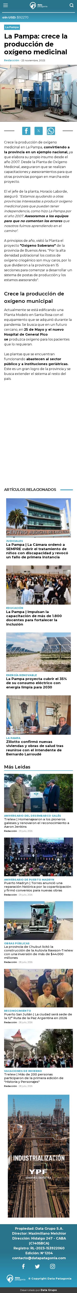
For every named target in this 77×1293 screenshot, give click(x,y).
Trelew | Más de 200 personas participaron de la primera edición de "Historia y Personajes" (33, 1078)
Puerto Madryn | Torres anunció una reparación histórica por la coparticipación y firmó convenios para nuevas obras (37, 886)
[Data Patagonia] (38, 5)
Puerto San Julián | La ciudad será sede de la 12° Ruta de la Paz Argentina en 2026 (38, 1016)
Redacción (11, 60)
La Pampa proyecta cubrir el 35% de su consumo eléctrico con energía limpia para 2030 (36, 683)
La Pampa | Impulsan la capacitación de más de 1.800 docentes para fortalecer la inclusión (34, 618)
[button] (26, 131)
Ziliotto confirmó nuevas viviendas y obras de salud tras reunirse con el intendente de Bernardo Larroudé (34, 748)
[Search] (71, 5)
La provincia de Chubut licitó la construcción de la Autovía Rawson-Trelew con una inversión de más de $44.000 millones (38, 952)
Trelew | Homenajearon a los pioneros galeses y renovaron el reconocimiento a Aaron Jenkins (36, 823)
